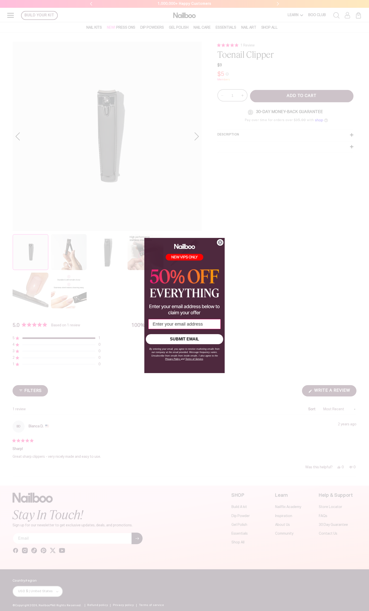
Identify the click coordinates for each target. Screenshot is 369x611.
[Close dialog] (220, 242)
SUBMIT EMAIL (184, 339)
